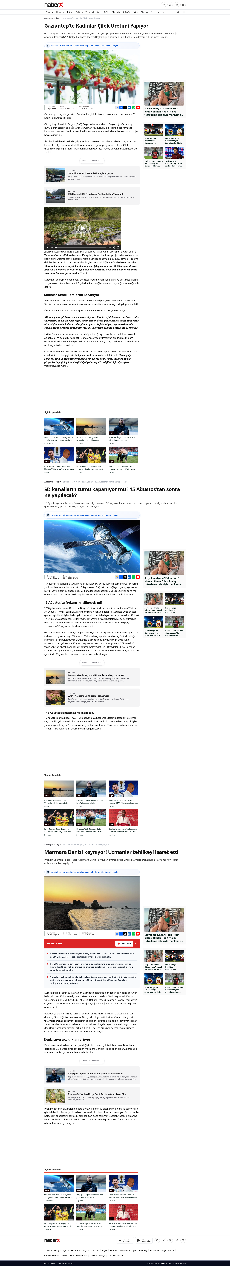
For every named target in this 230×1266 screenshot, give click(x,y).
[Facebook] (163, 4)
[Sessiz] (114, 247)
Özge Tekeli (51, 108)
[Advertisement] (92, 390)
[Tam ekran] (118, 247)
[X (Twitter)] (170, 4)
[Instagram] (176, 4)
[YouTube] (138, 107)
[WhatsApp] (133, 107)
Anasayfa (48, 18)
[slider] (80, 247)
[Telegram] (176, 1240)
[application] (82, 228)
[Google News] (117, 107)
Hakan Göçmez (53, 578)
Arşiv (58, 18)
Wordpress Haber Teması (175, 1263)
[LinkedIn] (183, 4)
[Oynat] (47, 247)
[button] (82, 228)
